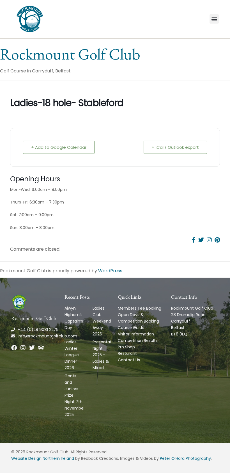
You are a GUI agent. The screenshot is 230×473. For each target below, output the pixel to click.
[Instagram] (23, 348)
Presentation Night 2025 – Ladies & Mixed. (105, 355)
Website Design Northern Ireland (42, 458)
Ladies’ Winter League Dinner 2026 (72, 355)
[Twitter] (32, 348)
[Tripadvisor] (41, 348)
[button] (214, 19)
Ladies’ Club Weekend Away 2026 (102, 321)
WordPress (110, 271)
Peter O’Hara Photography (185, 458)
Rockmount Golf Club (70, 54)
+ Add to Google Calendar (58, 147)
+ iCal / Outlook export (175, 147)
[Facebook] (14, 348)
